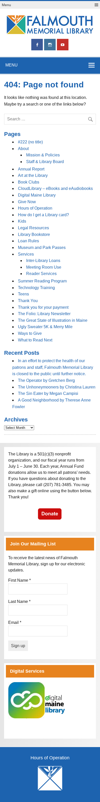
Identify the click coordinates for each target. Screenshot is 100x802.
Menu (6, 5)
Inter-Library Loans (43, 260)
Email (14, 622)
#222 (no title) (30, 142)
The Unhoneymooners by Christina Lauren (56, 387)
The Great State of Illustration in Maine (52, 320)
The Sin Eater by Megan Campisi (48, 393)
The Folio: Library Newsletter (44, 314)
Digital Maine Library (37, 195)
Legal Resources (33, 228)
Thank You (28, 301)
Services (26, 254)
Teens (23, 294)
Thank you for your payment (43, 307)
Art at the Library (33, 175)
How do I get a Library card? (43, 215)
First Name (19, 580)
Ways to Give (30, 333)
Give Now (27, 202)
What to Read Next (35, 340)
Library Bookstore (34, 234)
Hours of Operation (35, 208)
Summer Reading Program (42, 281)
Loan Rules (28, 241)
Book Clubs (28, 182)
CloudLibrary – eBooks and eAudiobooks (55, 188)
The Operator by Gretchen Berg (46, 380)
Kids (22, 221)
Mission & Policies (43, 155)
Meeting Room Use (43, 267)
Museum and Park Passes (42, 247)
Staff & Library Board (45, 161)
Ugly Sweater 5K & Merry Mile (45, 327)
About (23, 148)
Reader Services (41, 273)
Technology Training (36, 287)
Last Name (19, 601)
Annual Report (31, 169)
